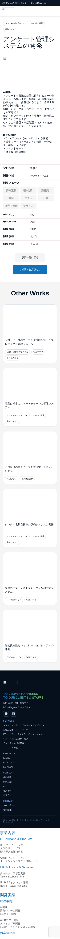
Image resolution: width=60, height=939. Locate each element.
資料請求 (7, 809)
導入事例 (7, 790)
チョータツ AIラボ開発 (13, 743)
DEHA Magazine (10, 707)
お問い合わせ (9, 805)
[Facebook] (6, 714)
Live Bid (6, 757)
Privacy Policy (23, 707)
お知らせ (7, 795)
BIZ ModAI (8, 766)
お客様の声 (7, 933)
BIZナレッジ (9, 762)
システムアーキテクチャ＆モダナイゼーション (25, 725)
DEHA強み (8, 781)
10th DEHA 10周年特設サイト (16, 702)
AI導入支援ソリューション (15, 729)
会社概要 (7, 777)
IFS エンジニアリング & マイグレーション (23, 734)
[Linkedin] (13, 714)
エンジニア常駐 (10, 747)
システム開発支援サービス (15, 738)
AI (4, 786)
